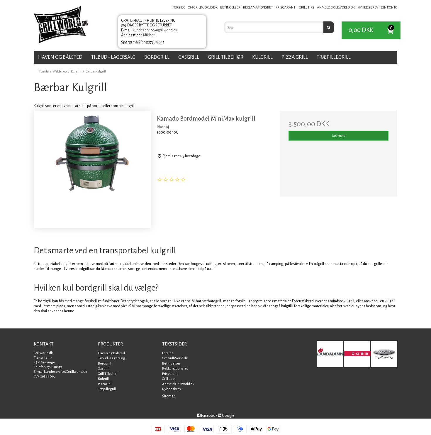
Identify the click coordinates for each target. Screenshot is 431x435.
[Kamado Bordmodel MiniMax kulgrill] (92, 169)
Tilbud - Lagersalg (113, 57)
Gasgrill (188, 57)
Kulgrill (262, 57)
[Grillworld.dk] (61, 25)
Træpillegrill (334, 57)
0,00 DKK (371, 29)
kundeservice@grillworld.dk (155, 30)
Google (227, 416)
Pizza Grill (294, 57)
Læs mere (338, 135)
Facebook (209, 416)
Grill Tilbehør (225, 57)
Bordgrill (156, 57)
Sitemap (169, 396)
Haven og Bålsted (60, 57)
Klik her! (149, 35)
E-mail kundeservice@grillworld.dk (60, 372)
